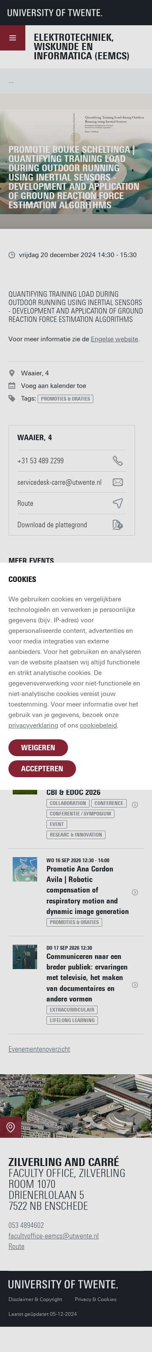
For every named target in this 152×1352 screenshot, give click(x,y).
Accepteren (42, 768)
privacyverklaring (33, 725)
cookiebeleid (98, 725)
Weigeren (38, 747)
